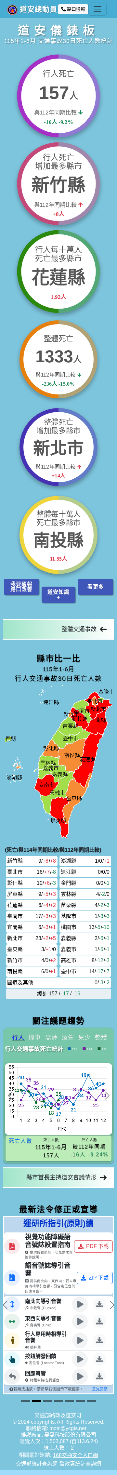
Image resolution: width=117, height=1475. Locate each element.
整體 (101, 1037)
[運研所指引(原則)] (25, 1401)
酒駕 (68, 1037)
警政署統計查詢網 (80, 1464)
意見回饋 (24, 1389)
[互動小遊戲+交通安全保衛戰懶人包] (69, 1401)
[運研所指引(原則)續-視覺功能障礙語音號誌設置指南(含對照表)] (36, 1401)
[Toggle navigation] (97, 9)
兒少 (84, 1037)
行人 (18, 1037)
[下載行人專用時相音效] (23, 1340)
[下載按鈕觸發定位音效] (23, 1359)
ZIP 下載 (23, 1278)
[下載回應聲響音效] (23, 1376)
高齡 (51, 1037)
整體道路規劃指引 (76, 1220)
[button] (21, 587)
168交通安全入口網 (75, 1455)
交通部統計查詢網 (37, 1464)
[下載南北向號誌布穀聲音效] (23, 1304)
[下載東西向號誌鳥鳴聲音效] (23, 1321)
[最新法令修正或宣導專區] (80, 1401)
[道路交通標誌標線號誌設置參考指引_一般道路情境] (58, 1401)
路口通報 (75, 9)
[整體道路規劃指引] (47, 1401)
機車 (35, 1037)
